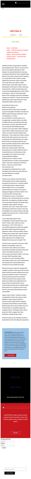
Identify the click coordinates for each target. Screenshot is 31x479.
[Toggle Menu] (3, 4)
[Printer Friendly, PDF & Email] (15, 42)
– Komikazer (12, 48)
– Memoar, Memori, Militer (16, 54)
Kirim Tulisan (15, 387)
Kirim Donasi (15, 377)
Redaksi (20, 34)
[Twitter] (15, 427)
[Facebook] (11, 427)
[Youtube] (20, 427)
